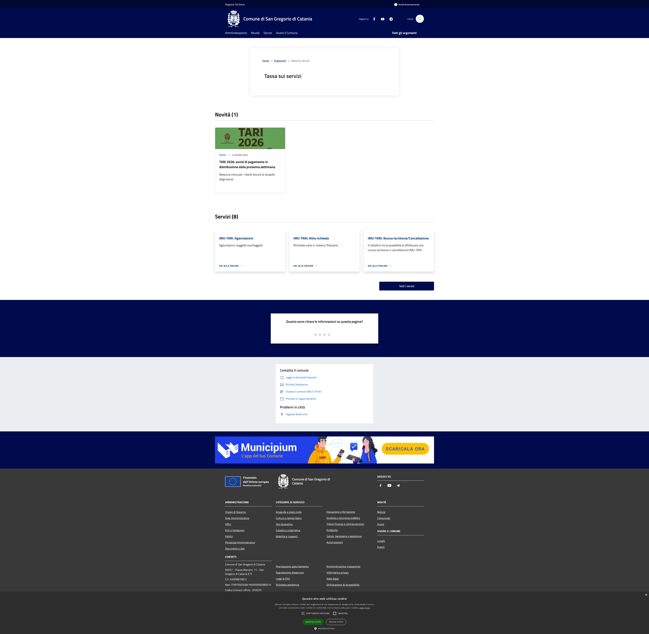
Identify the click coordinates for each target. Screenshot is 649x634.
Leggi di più (364, 607)
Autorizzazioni (335, 542)
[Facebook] (372, 18)
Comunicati (383, 518)
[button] (324, 628)
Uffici (228, 524)
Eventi (381, 547)
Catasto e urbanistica (288, 530)
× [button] (646, 595)
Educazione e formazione (341, 512)
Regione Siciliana (235, 4)
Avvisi (222, 155)
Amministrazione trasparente (343, 566)
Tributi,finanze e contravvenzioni (345, 524)
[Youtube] (381, 18)
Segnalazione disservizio (290, 572)
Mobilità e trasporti (287, 536)
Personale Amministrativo (240, 542)
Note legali (333, 579)
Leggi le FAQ (283, 579)
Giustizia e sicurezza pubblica (343, 518)
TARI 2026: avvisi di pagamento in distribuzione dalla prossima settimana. (247, 164)
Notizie (381, 512)
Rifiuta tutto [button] (336, 622)
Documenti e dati (235, 548)
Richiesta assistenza (287, 585)
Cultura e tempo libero (289, 518)
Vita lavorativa (284, 524)
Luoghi (381, 541)
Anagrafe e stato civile (289, 512)
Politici (229, 536)
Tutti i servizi (406, 286)
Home (265, 61)
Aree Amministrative (237, 518)
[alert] (324, 613)
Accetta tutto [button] (313, 622)
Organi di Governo (235, 512)
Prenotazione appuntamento (292, 566)
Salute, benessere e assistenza (344, 536)
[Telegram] (389, 18)
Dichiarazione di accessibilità (343, 585)
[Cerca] (420, 19)
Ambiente (332, 530)
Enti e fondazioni (234, 530)
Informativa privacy (338, 572)
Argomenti (280, 61)
